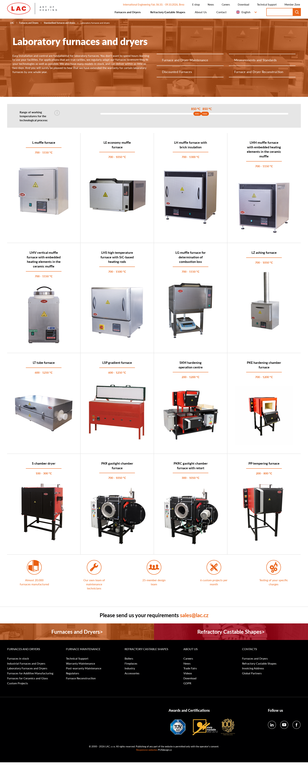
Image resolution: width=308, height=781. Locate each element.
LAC (12, 22)
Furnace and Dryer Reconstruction (258, 71)
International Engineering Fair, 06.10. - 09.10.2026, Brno (153, 4)
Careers (226, 4)
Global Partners (252, 673)
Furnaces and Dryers (128, 12)
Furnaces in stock (18, 658)
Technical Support (267, 4)
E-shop (196, 4)
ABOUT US (190, 649)
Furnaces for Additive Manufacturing (30, 673)
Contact (221, 12)
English (246, 12)
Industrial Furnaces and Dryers (26, 663)
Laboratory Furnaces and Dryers (27, 668)
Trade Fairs (190, 668)
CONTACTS (249, 649)
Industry (130, 668)
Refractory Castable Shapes (167, 12)
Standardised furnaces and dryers (59, 22)
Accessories (132, 673)
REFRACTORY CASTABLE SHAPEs (146, 649)
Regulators (72, 673)
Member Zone (292, 4)
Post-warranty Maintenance (83, 668)
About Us (201, 12)
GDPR (187, 683)
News (211, 4)
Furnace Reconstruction (81, 678)
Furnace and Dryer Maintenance (185, 60)
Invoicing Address (253, 668)
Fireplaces (131, 663)
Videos (187, 673)
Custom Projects (17, 683)
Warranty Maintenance (80, 663)
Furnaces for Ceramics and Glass (27, 678)
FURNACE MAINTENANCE (83, 649)
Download (243, 4)
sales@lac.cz (194, 615)
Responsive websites (146, 749)
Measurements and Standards (255, 60)
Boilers (129, 658)
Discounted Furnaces (177, 71)
